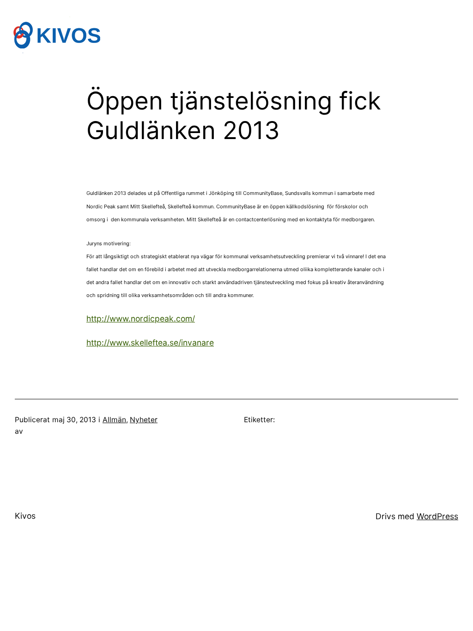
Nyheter (144, 419)
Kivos (25, 516)
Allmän (114, 419)
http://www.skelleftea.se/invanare (150, 342)
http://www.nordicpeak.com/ (140, 318)
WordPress (437, 516)
